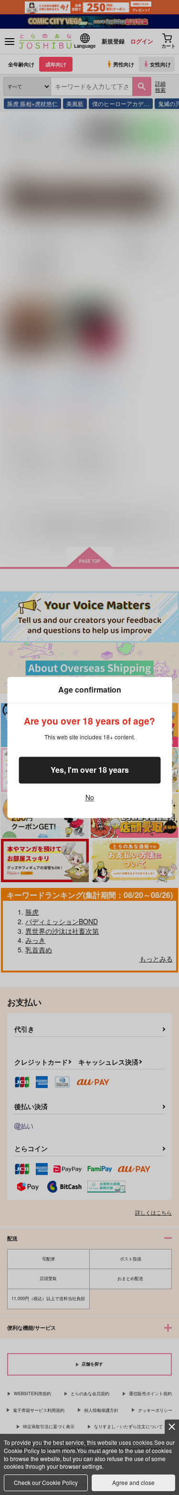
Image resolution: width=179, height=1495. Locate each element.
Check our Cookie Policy (46, 1482)
